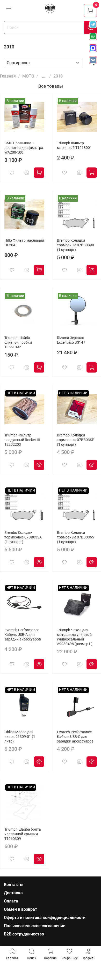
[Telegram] (93, 24)
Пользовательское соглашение (34, 925)
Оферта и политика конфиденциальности (44, 917)
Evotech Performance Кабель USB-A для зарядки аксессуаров (22, 635)
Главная (8, 76)
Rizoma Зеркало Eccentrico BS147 (71, 340)
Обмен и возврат (20, 909)
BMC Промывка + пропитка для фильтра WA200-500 (23, 148)
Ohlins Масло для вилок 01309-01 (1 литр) (19, 737)
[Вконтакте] (93, 60)
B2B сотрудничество (24, 934)
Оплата (11, 901)
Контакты (13, 884)
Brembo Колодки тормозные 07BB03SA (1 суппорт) (23, 537)
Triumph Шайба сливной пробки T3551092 (18, 342)
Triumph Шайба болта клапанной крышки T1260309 (22, 834)
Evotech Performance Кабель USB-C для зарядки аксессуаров (75, 737)
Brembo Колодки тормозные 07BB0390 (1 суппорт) (75, 245)
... (43, 76)
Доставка (13, 892)
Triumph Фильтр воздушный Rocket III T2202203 (22, 440)
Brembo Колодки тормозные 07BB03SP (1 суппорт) (75, 440)
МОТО (28, 76)
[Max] (93, 48)
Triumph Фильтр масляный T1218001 (74, 145)
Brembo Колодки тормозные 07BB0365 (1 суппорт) (75, 537)
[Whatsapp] (93, 36)
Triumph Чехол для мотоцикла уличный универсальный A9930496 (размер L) (74, 637)
